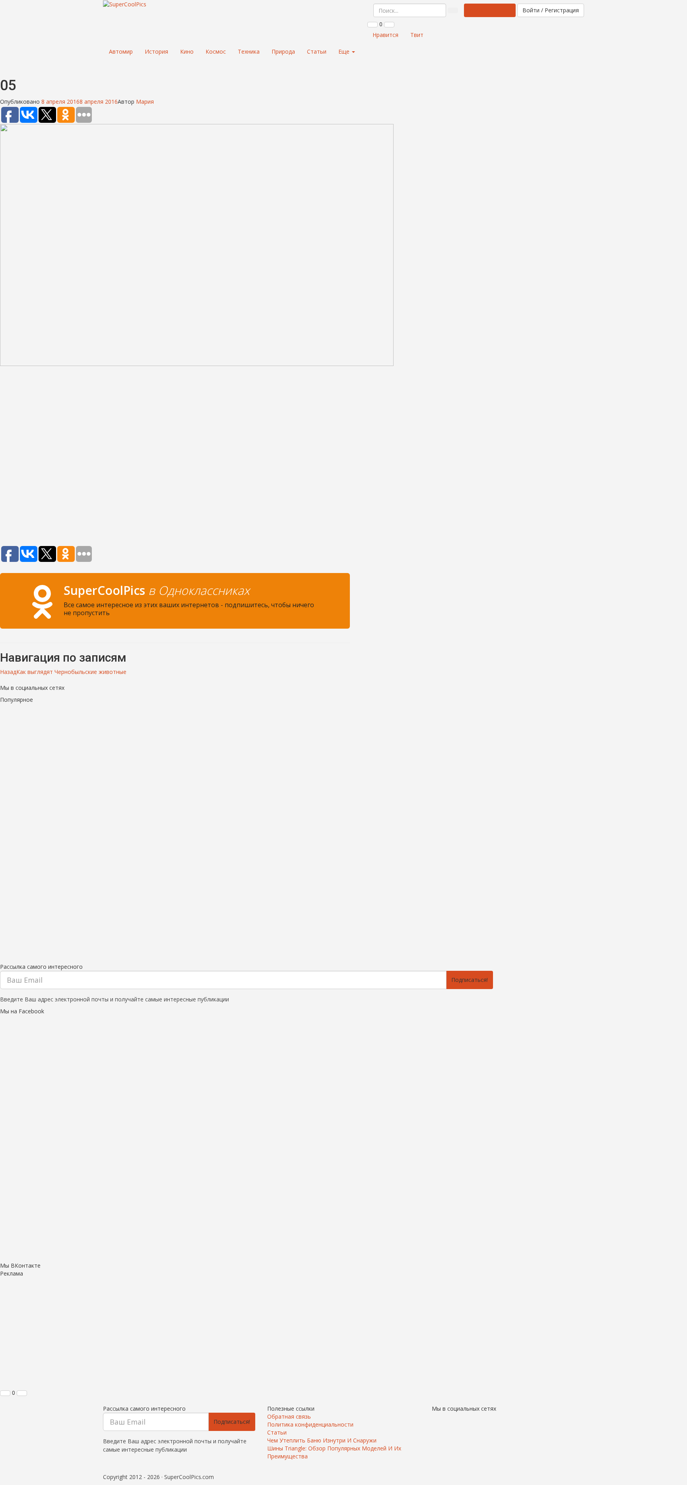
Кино (187, 51)
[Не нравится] (389, 24)
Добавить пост (489, 10)
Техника (249, 51)
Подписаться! (469, 980)
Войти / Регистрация (550, 10)
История (156, 51)
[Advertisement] (175, 457)
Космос (216, 51)
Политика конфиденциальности (310, 1424)
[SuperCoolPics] (124, 4)
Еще (344, 51)
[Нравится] (372, 24)
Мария (145, 101)
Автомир (121, 51)
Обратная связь (289, 1416)
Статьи (316, 51)
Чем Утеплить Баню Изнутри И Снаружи (321, 1440)
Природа (283, 51)
